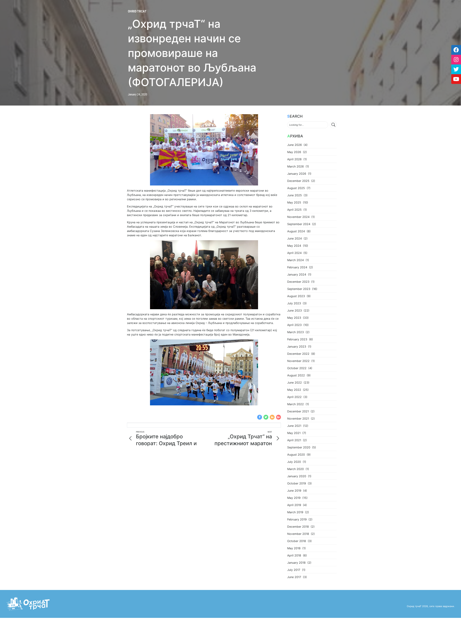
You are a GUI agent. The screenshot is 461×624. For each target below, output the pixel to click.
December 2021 (298, 411)
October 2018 (296, 541)
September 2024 (298, 224)
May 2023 (294, 317)
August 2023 (296, 296)
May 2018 (294, 548)
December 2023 (298, 281)
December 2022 (298, 353)
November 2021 (298, 418)
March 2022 (295, 404)
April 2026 (294, 159)
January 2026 (296, 173)
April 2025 (294, 209)
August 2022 (296, 375)
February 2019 (297, 519)
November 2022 (298, 361)
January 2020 (296, 476)
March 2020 (295, 469)
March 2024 (295, 260)
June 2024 (294, 238)
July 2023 (294, 303)
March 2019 (295, 512)
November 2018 (298, 534)
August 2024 (296, 231)
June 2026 (294, 145)
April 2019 (294, 505)
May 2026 (294, 152)
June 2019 (294, 490)
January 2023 (296, 346)
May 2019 (294, 498)
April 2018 (294, 555)
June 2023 (294, 310)
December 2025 (298, 181)
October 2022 (296, 368)
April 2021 (294, 440)
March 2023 (295, 332)
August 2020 (296, 454)
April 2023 (294, 325)
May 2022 (294, 390)
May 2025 (294, 202)
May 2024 (294, 245)
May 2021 (294, 433)
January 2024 (296, 274)
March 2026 (295, 166)
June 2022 (294, 382)
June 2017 (294, 577)
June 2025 (294, 195)
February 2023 (297, 339)
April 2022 (294, 397)
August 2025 (296, 188)
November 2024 (298, 217)
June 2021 (294, 426)
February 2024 (297, 267)
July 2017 (293, 570)
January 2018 (296, 562)
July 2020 (294, 462)
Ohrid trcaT (137, 11)
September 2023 (298, 289)
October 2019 (296, 483)
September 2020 (298, 447)
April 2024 (294, 253)
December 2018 (298, 526)
